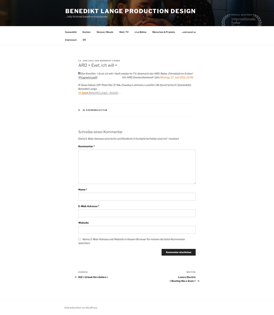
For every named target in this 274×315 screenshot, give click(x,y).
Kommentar (86, 146)
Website (83, 222)
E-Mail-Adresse (88, 206)
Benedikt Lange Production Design (130, 11)
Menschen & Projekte (163, 32)
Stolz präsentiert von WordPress (80, 307)
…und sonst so (188, 32)
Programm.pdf (88, 77)
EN (84, 39)
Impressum (71, 39)
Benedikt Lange (110, 61)
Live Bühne (140, 32)
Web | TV (124, 32)
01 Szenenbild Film (95, 110)
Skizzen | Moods (105, 32)
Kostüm (86, 32)
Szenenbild (70, 32)
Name (82, 189)
